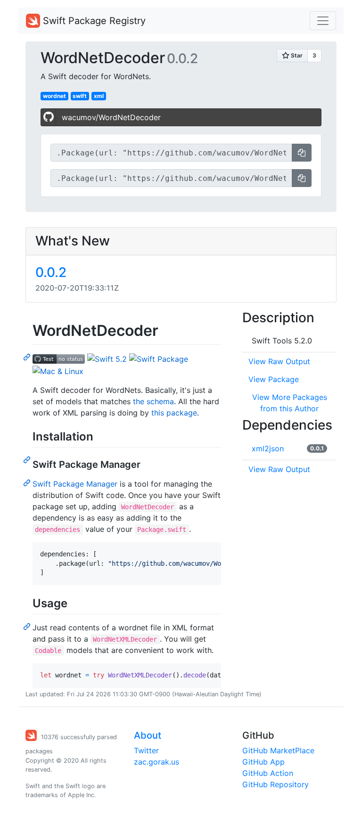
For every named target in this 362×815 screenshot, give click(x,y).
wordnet (54, 95)
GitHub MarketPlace (278, 750)
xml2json (268, 448)
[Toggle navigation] (323, 20)
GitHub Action (267, 773)
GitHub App (263, 761)
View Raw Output (279, 361)
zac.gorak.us (156, 761)
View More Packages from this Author (289, 402)
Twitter (146, 750)
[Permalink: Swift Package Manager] (28, 482)
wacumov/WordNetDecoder (111, 117)
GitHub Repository (275, 784)
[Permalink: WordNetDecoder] (28, 356)
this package (174, 412)
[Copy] (302, 153)
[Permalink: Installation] (28, 459)
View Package (273, 379)
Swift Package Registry (93, 20)
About (147, 735)
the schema (153, 401)
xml (99, 95)
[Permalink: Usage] (28, 626)
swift (80, 95)
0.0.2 (50, 272)
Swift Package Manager (75, 484)
